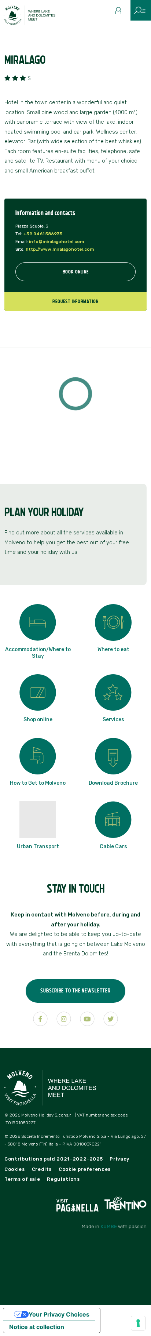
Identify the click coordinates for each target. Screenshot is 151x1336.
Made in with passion (114, 1226)
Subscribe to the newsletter (75, 990)
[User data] (121, 12)
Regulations (63, 1179)
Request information (75, 301)
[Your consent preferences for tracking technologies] (138, 1323)
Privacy (119, 1159)
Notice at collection (36, 1326)
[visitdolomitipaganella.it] (78, 1203)
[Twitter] (110, 1019)
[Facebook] (40, 1019)
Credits (42, 1169)
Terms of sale (22, 1179)
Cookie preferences (85, 1169)
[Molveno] (34, 17)
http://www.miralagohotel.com (60, 249)
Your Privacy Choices (59, 1314)
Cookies (14, 1169)
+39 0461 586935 (42, 233)
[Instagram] (63, 1019)
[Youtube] (87, 1019)
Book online (76, 272)
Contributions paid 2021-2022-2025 (53, 1159)
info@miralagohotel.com (56, 241)
